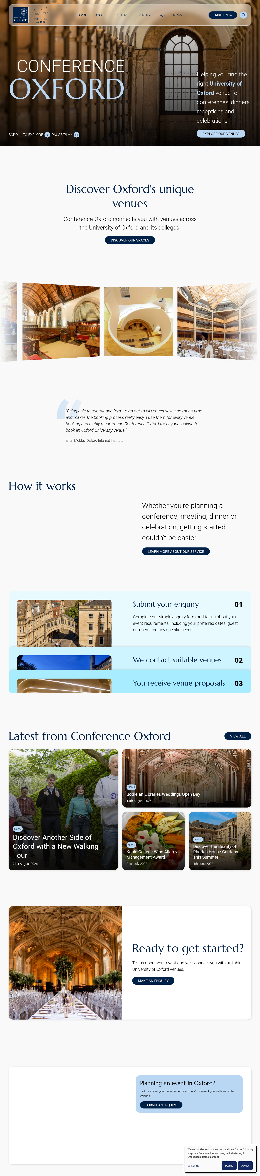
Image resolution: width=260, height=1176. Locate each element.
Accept (245, 1165)
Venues (144, 15)
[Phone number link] (186, 1142)
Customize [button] (193, 1165)
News (177, 15)
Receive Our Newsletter (165, 1161)
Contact (122, 15)
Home (82, 15)
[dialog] (220, 1159)
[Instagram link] (151, 1142)
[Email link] (174, 1142)
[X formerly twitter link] (140, 1142)
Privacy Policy (136, 1161)
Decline (229, 1165)
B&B (162, 15)
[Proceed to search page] (243, 15)
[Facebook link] (163, 1142)
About (100, 15)
